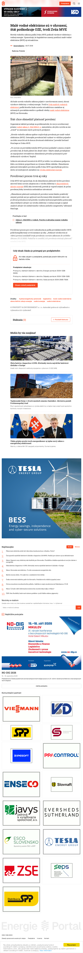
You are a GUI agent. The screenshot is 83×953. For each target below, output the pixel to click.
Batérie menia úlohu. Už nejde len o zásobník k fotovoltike (25, 575)
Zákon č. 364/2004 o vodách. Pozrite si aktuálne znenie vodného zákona (42, 221)
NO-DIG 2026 (9, 672)
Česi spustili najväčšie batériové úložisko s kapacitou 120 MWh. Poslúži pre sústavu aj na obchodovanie (40, 556)
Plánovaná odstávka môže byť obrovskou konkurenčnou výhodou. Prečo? (30, 551)
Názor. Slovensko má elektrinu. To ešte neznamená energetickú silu (28, 570)
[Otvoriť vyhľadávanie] (74, 3)
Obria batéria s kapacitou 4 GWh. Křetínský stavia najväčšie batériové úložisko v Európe (35, 566)
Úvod (4, 3)
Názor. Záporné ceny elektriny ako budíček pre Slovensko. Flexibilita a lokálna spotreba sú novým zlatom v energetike (41, 561)
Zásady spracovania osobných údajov (14, 938)
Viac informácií (46, 950)
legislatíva (47, 299)
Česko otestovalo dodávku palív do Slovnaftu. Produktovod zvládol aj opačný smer (33, 579)
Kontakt (46, 938)
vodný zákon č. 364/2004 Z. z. (29, 127)
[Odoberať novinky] (78, 607)
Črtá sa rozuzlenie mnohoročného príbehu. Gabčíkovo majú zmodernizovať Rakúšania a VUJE (37, 584)
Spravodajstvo (19, 46)
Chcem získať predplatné (25, 285)
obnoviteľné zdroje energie (21, 301)
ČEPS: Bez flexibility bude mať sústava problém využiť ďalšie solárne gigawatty (32, 593)
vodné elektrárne (54, 301)
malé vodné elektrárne (59, 110)
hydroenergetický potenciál (30, 299)
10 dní (70, 547)
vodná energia (39, 301)
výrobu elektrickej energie (51, 170)
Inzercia (39, 938)
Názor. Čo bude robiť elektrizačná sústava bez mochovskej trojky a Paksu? (30, 589)
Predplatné (65, 3)
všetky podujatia (41, 686)
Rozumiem (71, 944)
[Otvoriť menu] (79, 3)
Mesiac (77, 547)
